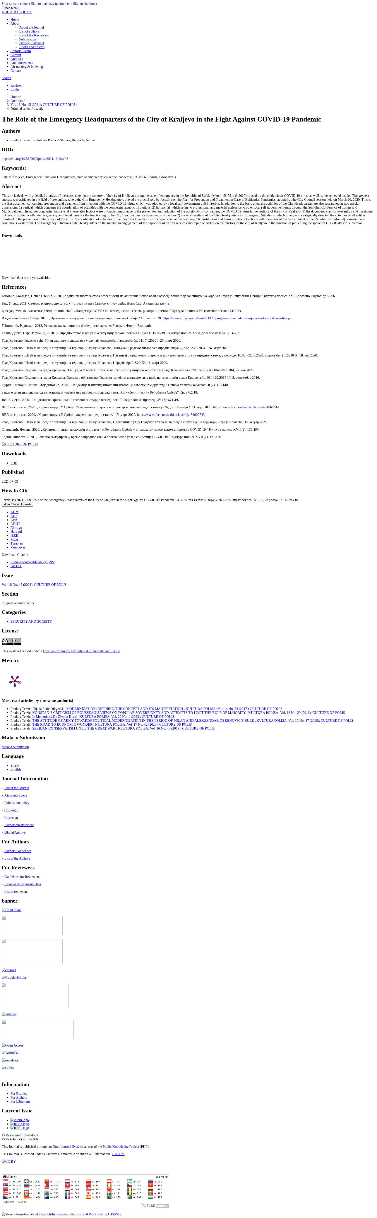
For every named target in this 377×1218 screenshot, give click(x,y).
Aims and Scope (15, 795)
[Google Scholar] (14, 977)
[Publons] (9, 1014)
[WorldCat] (10, 1053)
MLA (14, 539)
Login (14, 89)
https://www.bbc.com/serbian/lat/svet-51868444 (246, 407)
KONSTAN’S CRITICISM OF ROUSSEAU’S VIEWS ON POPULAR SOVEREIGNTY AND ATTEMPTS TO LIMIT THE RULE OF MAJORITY (139, 712)
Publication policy (16, 803)
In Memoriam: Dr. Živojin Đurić (55, 716)
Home (14, 19)
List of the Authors (17, 858)
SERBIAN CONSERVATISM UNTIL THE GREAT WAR (74, 728)
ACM (14, 512)
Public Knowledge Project (121, 1146)
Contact (15, 70)
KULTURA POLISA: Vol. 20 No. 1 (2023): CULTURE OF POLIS (126, 716)
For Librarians (20, 1101)
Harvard (16, 531)
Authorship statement (19, 825)
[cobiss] (8, 1067)
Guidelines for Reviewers (21, 877)
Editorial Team (20, 51)
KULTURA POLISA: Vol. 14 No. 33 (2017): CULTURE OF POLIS (234, 709)
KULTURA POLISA (17, 12)
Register (16, 85)
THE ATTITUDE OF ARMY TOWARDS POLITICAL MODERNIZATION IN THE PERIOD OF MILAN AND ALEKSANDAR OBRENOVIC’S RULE (143, 720)
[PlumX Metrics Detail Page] (15, 681)
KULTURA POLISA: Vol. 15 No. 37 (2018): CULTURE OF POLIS (305, 720)
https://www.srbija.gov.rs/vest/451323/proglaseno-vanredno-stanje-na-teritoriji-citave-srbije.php (228, 318)
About (14, 23)
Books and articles (32, 47)
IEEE (14, 535)
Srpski (14, 765)
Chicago (16, 527)
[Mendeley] (10, 1060)
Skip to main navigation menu (51, 3)
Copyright (11, 810)
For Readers (18, 1093)
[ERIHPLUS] (32, 933)
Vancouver (17, 547)
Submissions (27, 39)
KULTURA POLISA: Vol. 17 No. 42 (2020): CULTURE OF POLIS (143, 724)
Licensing (11, 817)
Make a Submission (15, 747)
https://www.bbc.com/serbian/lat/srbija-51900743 (171, 414)
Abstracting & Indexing (26, 67)
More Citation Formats (17, 504)
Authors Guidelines (17, 851)
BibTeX (16, 566)
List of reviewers (15, 891)
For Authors (18, 1097)
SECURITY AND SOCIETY (31, 621)
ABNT (15, 524)
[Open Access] (12, 1045)
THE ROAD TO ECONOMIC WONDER (62, 724)
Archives (16, 59)
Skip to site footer (85, 3)
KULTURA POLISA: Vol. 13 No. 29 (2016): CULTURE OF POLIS (296, 712)
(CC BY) (118, 1154)
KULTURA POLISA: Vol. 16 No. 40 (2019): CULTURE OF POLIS (166, 728)
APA (13, 520)
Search (6, 78)
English (15, 769)
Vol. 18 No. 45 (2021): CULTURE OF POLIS (43, 104)
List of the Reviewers (34, 35)
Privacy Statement (31, 43)
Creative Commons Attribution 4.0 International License (81, 651)
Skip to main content (16, 3)
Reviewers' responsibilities (22, 884)
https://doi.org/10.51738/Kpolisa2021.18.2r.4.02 (35, 159)
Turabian (16, 543)
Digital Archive (15, 832)
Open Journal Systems (68, 1146)
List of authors (29, 31)
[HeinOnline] (11, 910)
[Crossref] (9, 970)
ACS (13, 516)
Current (15, 55)
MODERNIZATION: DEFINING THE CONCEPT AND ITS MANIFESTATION (125, 709)
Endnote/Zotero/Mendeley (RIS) (32, 562)
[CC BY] (9, 1161)
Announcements (21, 63)
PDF (13, 463)
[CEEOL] (32, 962)
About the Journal (31, 27)
